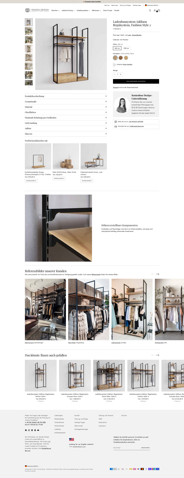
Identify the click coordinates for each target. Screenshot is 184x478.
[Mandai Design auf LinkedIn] (32, 430)
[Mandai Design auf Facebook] (26, 430)
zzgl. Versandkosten (134, 35)
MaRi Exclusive (29, 343)
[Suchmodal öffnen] (150, 10)
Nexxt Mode (71, 343)
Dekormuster (79, 426)
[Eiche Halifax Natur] (115, 58)
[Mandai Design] (37, 10)
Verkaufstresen (59, 426)
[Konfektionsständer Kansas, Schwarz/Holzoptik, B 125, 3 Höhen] (38, 156)
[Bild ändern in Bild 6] (29, 66)
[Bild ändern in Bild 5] (29, 57)
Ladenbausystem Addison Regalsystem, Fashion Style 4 (143, 395)
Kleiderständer (59, 419)
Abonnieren (145, 448)
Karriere (124, 415)
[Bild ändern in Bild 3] (29, 40)
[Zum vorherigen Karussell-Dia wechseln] (153, 274)
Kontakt (77, 415)
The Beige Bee (159, 343)
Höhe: (118, 44)
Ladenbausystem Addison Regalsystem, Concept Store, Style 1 (75, 395)
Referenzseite (96, 274)
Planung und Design (81, 419)
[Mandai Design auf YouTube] (38, 430)
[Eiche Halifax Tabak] (120, 58)
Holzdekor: (123, 53)
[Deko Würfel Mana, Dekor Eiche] (66, 156)
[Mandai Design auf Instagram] (29, 430)
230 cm (126, 48)
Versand (115, 87)
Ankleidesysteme (59, 433)
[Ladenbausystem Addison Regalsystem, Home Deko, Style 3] (109, 375)
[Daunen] (29, 86)
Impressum (102, 426)
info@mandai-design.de (137, 126)
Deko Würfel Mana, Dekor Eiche (64, 172)
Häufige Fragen (80, 422)
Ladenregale (58, 415)
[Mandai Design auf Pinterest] (35, 430)
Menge (115, 70)
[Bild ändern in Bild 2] (29, 31)
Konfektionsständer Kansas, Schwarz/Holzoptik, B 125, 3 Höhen (38, 173)
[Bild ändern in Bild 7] (29, 75)
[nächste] (110, 1)
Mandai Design (41, 469)
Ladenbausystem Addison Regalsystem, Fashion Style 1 (41, 395)
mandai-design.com (79, 446)
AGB (100, 419)
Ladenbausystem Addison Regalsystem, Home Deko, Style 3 (109, 395)
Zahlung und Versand (106, 415)
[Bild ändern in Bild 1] (29, 22)
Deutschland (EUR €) (152, 5)
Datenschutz (103, 422)
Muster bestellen (127, 64)
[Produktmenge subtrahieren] (115, 74)
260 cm (117, 48)
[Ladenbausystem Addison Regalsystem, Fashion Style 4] (143, 375)
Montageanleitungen (81, 429)
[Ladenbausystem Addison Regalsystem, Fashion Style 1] (41, 375)
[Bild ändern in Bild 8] (29, 84)
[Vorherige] (73, 1)
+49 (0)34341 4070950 (136, 122)
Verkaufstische (59, 422)
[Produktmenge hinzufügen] (120, 74)
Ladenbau (57, 429)
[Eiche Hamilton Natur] (126, 58)
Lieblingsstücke (116, 343)
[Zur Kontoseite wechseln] (154, 10)
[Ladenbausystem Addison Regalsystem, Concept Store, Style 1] (75, 375)
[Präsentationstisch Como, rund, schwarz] (94, 156)
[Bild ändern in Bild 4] (29, 48)
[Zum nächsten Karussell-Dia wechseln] (157, 274)
